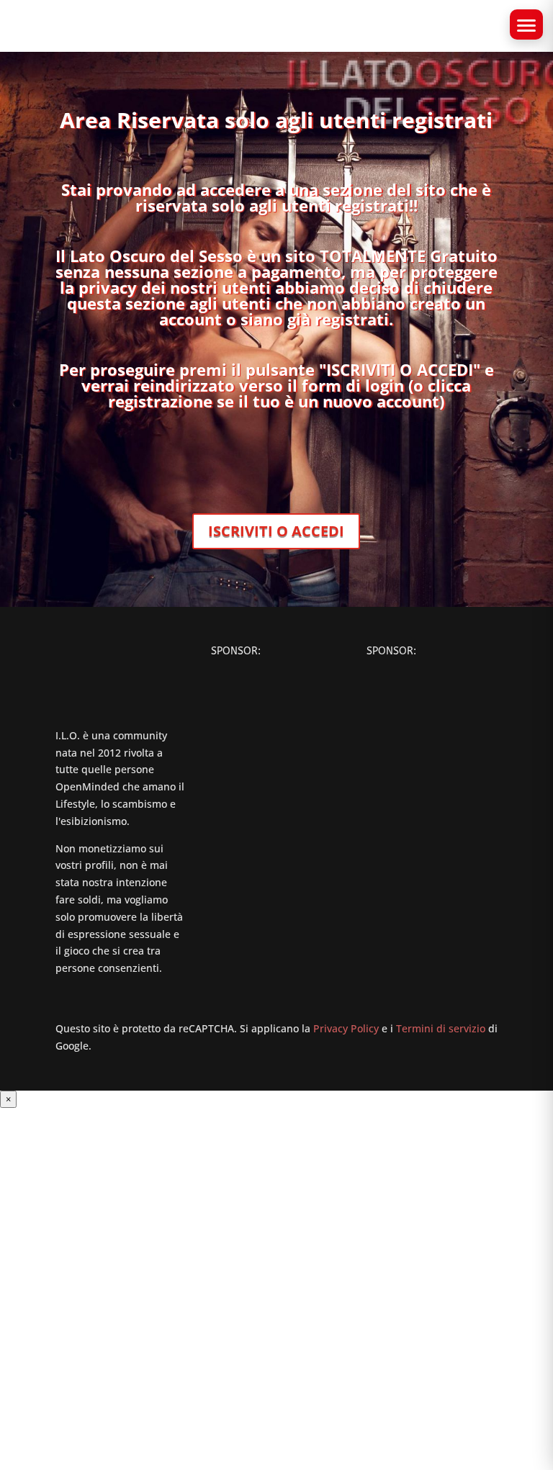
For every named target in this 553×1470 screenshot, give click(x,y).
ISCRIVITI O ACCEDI (276, 531)
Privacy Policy (346, 1028)
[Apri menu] (526, 24)
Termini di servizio (440, 1028)
